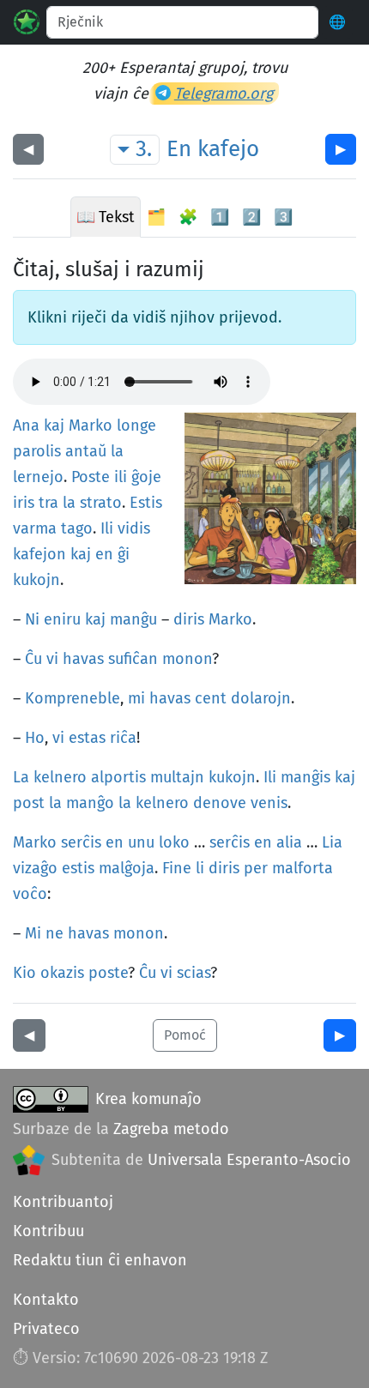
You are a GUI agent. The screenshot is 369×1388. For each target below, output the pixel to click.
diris (188, 619)
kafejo (228, 149)
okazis (62, 972)
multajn (177, 777)
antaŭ (85, 451)
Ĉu (33, 658)
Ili (106, 528)
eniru (62, 619)
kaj (54, 425)
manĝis (305, 777)
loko (174, 842)
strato (101, 502)
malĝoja (126, 868)
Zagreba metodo (171, 1128)
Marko (90, 425)
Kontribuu (48, 1231)
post (29, 803)
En (178, 149)
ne (54, 933)
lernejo (38, 477)
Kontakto (46, 1299)
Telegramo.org (223, 93)
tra (48, 502)
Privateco (46, 1328)
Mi (33, 933)
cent (211, 698)
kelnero (60, 777)
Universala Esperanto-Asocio (249, 1159)
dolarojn (261, 698)
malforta (302, 868)
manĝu (133, 619)
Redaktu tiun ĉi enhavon (100, 1260)
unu (141, 842)
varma (35, 528)
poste (108, 972)
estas (87, 737)
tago (77, 528)
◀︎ (28, 149)
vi (52, 658)
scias (193, 972)
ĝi (124, 554)
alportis (118, 777)
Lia (332, 842)
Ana (26, 425)
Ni (32, 619)
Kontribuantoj (63, 1201)
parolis (37, 451)
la (117, 451)
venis (269, 803)
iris (23, 502)
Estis (146, 502)
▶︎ (341, 149)
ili (120, 477)
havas (83, 658)
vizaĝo (35, 868)
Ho (35, 737)
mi (136, 698)
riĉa (123, 737)
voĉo (30, 893)
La (21, 777)
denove (219, 803)
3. (144, 149)
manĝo (90, 803)
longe (136, 425)
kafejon (39, 554)
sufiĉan (133, 658)
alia (289, 842)
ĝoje (146, 477)
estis (78, 868)
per (256, 868)
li (200, 868)
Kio (24, 972)
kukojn (36, 579)
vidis (134, 528)
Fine (176, 868)
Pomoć (185, 1035)
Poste (90, 477)
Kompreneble (72, 698)
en (104, 554)
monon (187, 658)
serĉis (81, 842)
